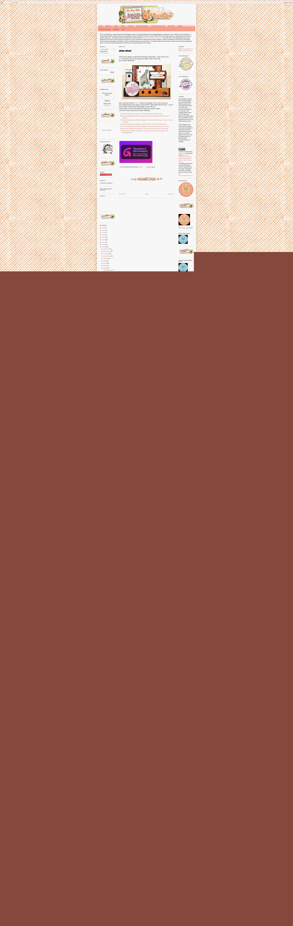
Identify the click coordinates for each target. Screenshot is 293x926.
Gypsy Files (171, 26)
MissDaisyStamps (106, 519)
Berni (103, 667)
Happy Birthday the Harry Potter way (108, 292)
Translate (106, 53)
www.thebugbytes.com (185, 175)
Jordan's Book (107, 391)
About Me (108, 26)
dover (103, 474)
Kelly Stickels (105, 718)
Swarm (103, 557)
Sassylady (104, 535)
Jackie (103, 679)
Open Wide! (106, 330)
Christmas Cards (106, 454)
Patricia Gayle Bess (107, 734)
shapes (103, 547)
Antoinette (104, 662)
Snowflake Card (107, 370)
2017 (103, 237)
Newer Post (122, 194)
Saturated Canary (106, 539)
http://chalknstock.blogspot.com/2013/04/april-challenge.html (142, 114)
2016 (103, 239)
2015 (103, 242)
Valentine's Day (106, 559)
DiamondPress (105, 468)
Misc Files (116, 29)
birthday (104, 445)
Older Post (171, 194)
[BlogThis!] (149, 167)
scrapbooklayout (106, 541)
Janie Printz (104, 714)
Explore (103, 481)
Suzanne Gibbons (106, 742)
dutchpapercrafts (106, 479)
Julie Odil (104, 681)
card (102, 450)
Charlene (104, 669)
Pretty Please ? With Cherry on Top (108, 359)
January (105, 399)
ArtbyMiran (105, 440)
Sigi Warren (105, 738)
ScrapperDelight (106, 543)
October (105, 253)
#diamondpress (106, 434)
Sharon (103, 691)
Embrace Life (107, 296)
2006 (103, 412)
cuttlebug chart (106, 464)
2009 (103, 409)
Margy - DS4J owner (107, 654)
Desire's (137, 103)
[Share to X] (150, 167)
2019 (103, 235)
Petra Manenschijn (106, 736)
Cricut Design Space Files (158, 26)
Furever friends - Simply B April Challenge (108, 283)
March (105, 394)
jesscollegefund (106, 505)
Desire (103, 671)
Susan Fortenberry (106, 740)
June (104, 263)
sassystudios (105, 537)
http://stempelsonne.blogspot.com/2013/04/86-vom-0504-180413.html (144, 124)
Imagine (104, 499)
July (104, 261)
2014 (103, 244)
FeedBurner (107, 105)
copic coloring (105, 456)
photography (105, 527)
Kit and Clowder (106, 511)
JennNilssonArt (106, 503)
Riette (103, 689)
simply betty (105, 555)
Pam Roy (104, 732)
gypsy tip (104, 495)
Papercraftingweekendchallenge (107, 524)
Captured (106, 298)
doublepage (105, 472)
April (105, 268)
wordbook (104, 563)
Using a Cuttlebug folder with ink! (108, 373)
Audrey (103, 660)
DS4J (120, 59)
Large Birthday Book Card (107, 327)
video (103, 561)
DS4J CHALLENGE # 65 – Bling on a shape (108, 317)
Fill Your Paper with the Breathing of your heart (107, 344)
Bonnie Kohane (105, 708)
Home (100, 26)
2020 (103, 232)
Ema (102, 673)
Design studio (105, 466)
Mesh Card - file (107, 387)
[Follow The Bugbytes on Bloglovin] (106, 183)
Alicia (103, 436)
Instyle (103, 501)
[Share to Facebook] (152, 167)
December (106, 249)
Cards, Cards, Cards (108, 324)
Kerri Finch (104, 720)
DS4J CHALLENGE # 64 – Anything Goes (108, 377)
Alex (102, 656)
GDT (102, 488)
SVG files (130, 26)
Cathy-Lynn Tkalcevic (107, 712)
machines (104, 517)
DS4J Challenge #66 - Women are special (108, 271)
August (105, 258)
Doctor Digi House (106, 470)
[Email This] (147, 167)
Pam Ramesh (182, 153)
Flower (103, 483)
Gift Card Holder (108, 339)
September (106, 256)
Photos (123, 26)
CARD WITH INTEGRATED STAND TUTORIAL (107, 303)
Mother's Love (107, 365)
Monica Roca (105, 722)
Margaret (104, 685)
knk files (180, 26)
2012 (103, 402)
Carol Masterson (106, 710)
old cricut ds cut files (104, 29)
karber (103, 509)
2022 (103, 228)
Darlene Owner (105, 706)
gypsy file (104, 492)
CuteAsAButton (106, 462)
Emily (103, 675)
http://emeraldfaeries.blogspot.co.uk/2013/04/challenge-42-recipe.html (145, 128)
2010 (103, 407)
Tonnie (103, 693)
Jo (102, 507)
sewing (103, 545)
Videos (116, 26)
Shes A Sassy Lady (106, 549)
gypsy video (105, 497)
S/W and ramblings (107, 529)
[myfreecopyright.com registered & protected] (186, 50)
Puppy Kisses (107, 275)
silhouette (104, 553)
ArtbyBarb (104, 438)
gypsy (103, 490)
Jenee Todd (104, 716)
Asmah (103, 664)
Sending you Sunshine (106, 287)
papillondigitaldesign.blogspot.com (152, 38)
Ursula (103, 696)
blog (102, 447)
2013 (103, 247)
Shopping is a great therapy (108, 321)
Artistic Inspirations (107, 442)
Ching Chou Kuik (106, 452)
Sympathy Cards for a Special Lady (108, 350)
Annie (103, 658)
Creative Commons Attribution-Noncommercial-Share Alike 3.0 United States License (185, 158)
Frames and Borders (107, 485)
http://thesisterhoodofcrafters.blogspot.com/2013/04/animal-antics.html (145, 126)
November (106, 251)
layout (103, 513)
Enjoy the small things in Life (107, 333)
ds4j (102, 476)
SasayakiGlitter (106, 533)
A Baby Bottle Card (108, 337)
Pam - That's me (106, 687)
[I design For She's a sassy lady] (187, 332)
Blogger (169, 908)
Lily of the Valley (106, 515)
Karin (103, 683)
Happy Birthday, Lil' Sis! (108, 354)
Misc (123, 29)
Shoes (104, 363)
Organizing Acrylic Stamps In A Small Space (108, 383)
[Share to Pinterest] (154, 167)
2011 (103, 404)
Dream (105, 389)
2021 (103, 230)
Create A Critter (106, 458)
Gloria (103, 677)
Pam (102, 522)
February (106, 397)
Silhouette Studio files (142, 26)
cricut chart (105, 460)
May (104, 265)
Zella (101, 698)
